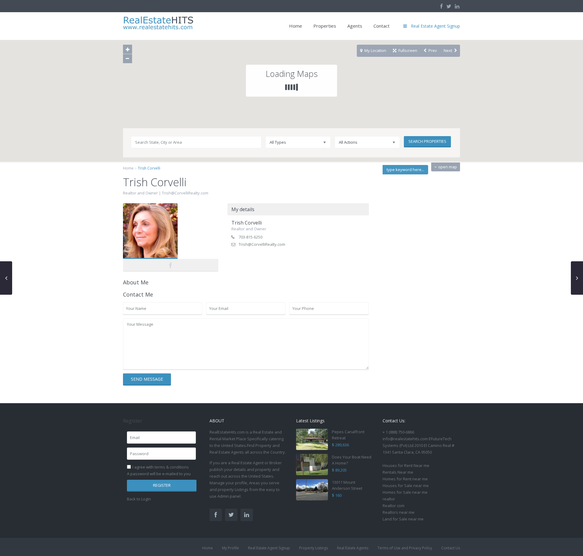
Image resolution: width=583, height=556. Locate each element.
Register (162, 485)
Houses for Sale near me (406, 485)
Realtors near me (398, 512)
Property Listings (313, 548)
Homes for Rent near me (405, 479)
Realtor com (393, 505)
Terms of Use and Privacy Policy (404, 548)
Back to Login (139, 499)
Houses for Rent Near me (406, 465)
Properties (324, 26)
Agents (354, 26)
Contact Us (450, 548)
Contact (381, 26)
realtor (389, 499)
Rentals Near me (398, 472)
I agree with (160, 467)
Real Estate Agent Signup (269, 548)
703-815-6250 (250, 237)
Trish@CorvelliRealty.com (185, 193)
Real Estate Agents (352, 548)
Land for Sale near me (403, 519)
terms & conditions (172, 467)
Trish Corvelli (170, 231)
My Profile (230, 548)
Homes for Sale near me (405, 492)
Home (295, 26)
